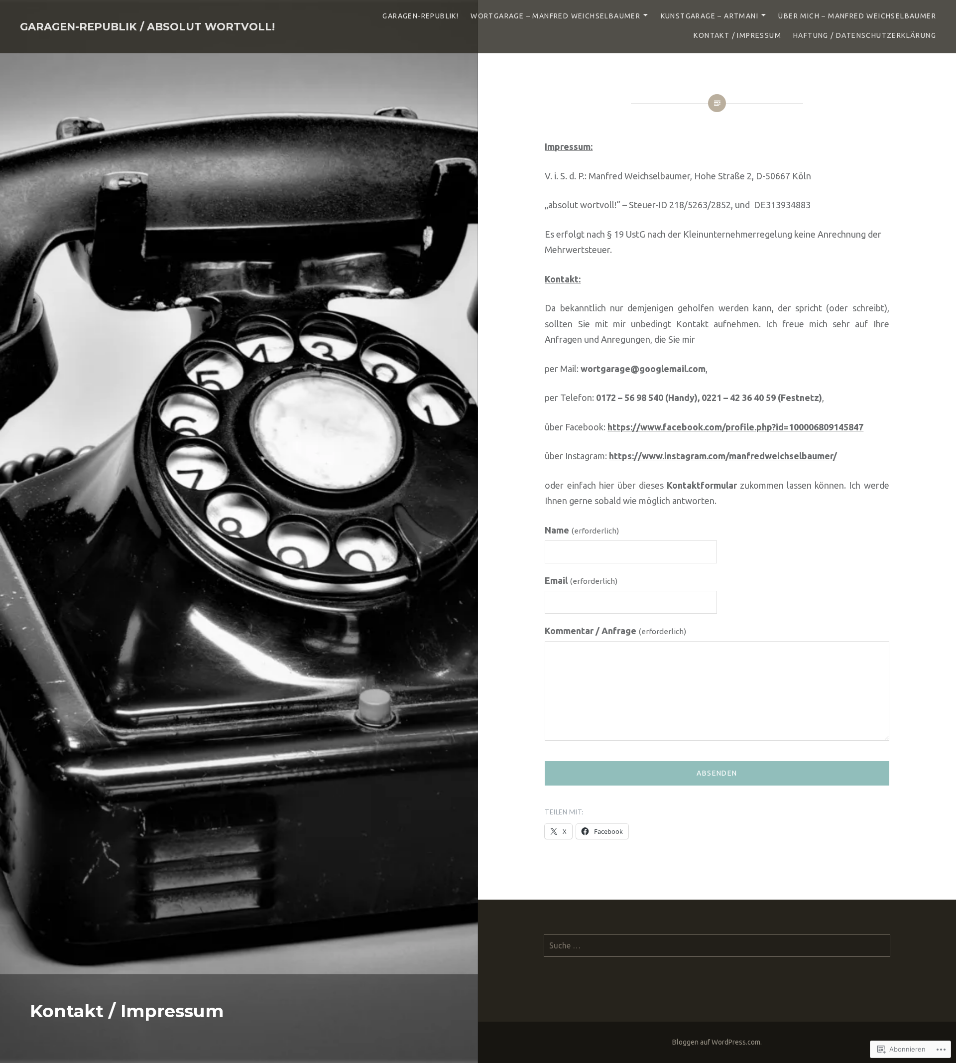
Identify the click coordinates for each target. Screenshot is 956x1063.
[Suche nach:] (717, 945)
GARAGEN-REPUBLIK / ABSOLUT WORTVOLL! (147, 26)
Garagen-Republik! (420, 16)
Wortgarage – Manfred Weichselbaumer (555, 16)
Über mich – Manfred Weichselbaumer (857, 16)
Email (581, 580)
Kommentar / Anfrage (615, 631)
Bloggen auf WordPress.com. (717, 1042)
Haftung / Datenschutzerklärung (864, 35)
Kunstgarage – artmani (709, 16)
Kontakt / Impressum (737, 35)
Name (582, 530)
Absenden (717, 773)
